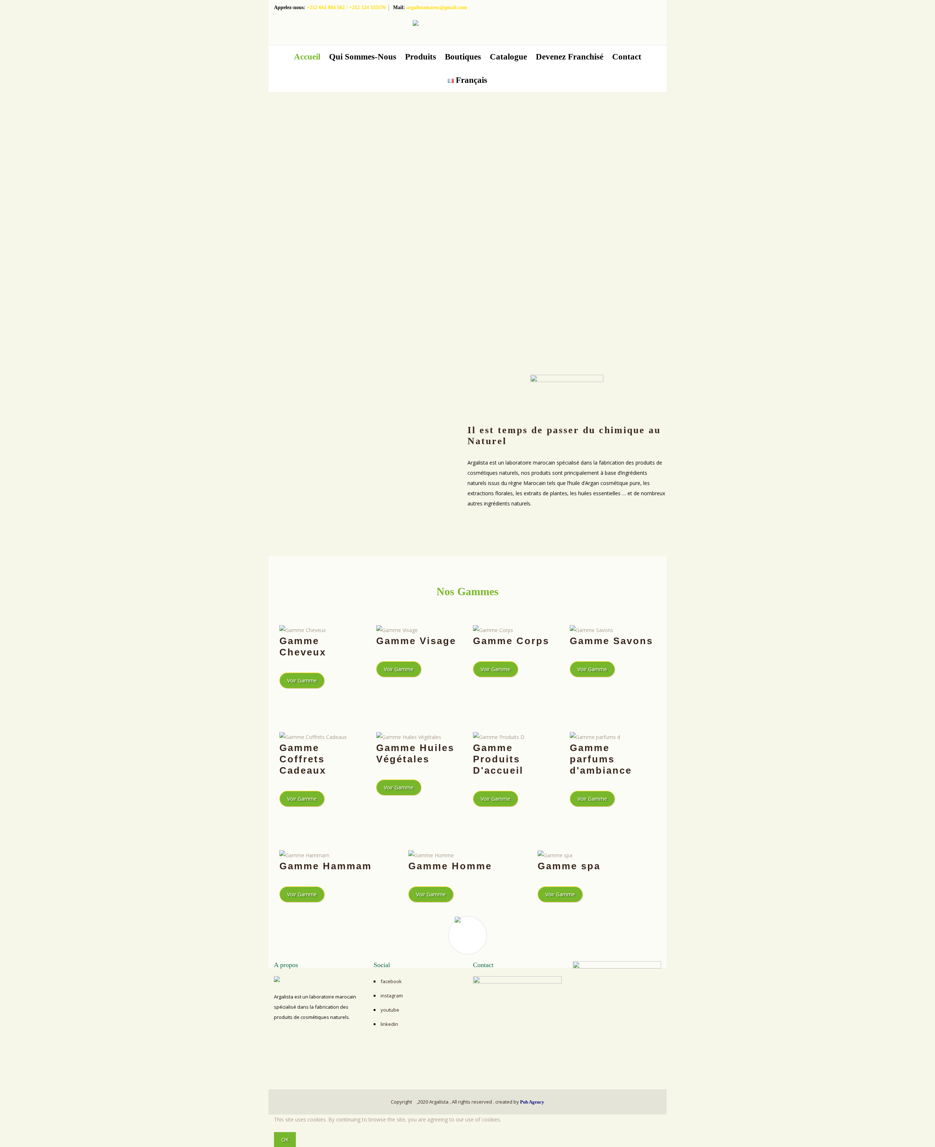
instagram (392, 995)
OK (285, 1139)
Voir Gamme (302, 680)
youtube (390, 1009)
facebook (391, 981)
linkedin (389, 1024)
